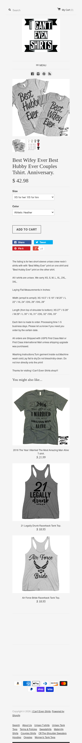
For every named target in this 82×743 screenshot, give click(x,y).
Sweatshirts (45, 729)
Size (15, 191)
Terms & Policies (28, 729)
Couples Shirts (28, 733)
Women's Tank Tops (45, 737)
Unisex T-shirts (42, 725)
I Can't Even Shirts (41, 711)
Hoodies (16, 737)
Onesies (28, 737)
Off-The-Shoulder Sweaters (53, 733)
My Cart (67, 9)
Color (15, 206)
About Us (27, 725)
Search (16, 725)
